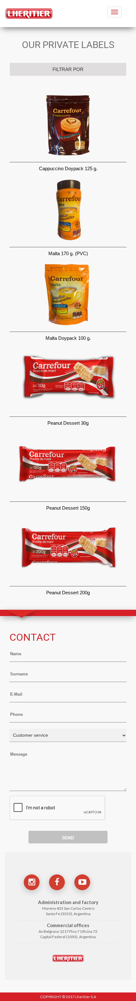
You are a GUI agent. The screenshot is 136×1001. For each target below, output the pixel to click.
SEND (68, 837)
